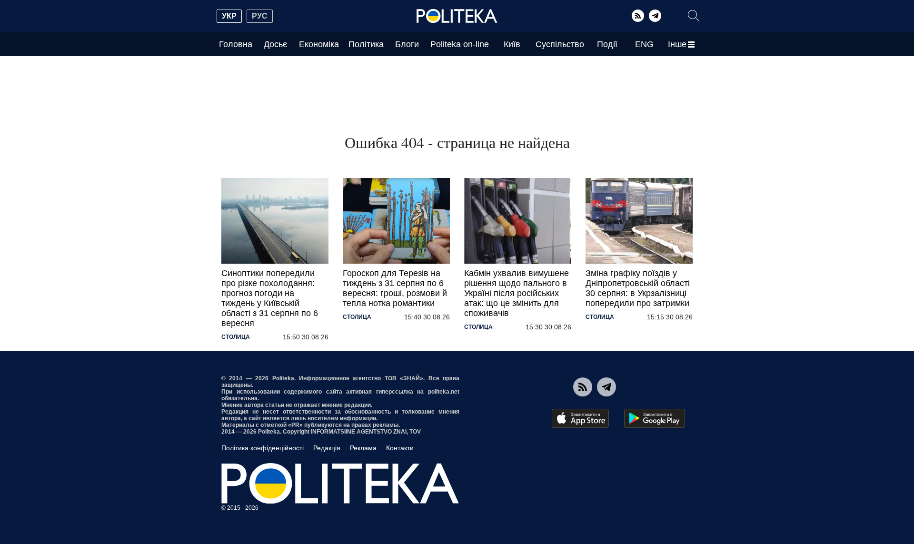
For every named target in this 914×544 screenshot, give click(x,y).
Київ (512, 44)
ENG (644, 44)
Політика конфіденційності (262, 448)
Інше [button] (677, 44)
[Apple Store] (580, 418)
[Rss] (638, 16)
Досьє (275, 44)
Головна (235, 44)
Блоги (407, 44)
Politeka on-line (459, 44)
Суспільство (560, 44)
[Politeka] (457, 16)
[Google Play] (655, 418)
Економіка (319, 44)
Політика (366, 44)
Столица (235, 337)
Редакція (326, 448)
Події (607, 44)
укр (229, 16)
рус (260, 16)
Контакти (400, 448)
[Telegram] (655, 16)
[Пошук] (693, 16)
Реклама (363, 448)
